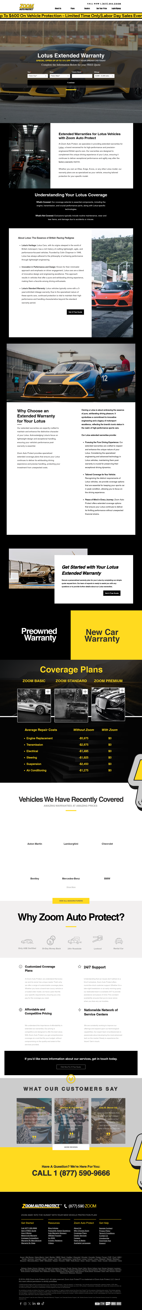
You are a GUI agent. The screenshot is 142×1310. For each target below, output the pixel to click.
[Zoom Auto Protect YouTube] (38, 1303)
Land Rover (77, 1259)
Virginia (118, 1271)
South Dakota (89, 1271)
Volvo (120, 1261)
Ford (114, 1257)
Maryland (28, 1269)
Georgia (74, 1268)
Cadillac (69, 1257)
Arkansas (41, 1268)
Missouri (65, 1269)
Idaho (85, 1268)
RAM (68, 1261)
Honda (24, 1259)
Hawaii (80, 1268)
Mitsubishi (48, 1261)
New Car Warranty (102, 635)
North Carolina (25, 1271)
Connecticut (55, 1268)
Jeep (55, 1259)
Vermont (112, 1271)
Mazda (109, 1259)
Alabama (24, 1268)
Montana (72, 1269)
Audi (46, 1257)
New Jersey (102, 1269)
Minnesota (51, 1269)
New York (118, 1269)
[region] (34, 705)
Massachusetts (36, 1269)
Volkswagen (113, 1261)
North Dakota (35, 1271)
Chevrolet (76, 1257)
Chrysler (84, 1257)
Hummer (31, 1259)
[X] (29, 1303)
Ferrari (104, 1257)
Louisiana (117, 1268)
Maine (22, 1269)
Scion (83, 1261)
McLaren (23, 1261)
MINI (41, 1261)
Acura (22, 1257)
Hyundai (38, 1259)
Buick (63, 1257)
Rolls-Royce (75, 1261)
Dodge (98, 1257)
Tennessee (97, 1271)
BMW (58, 1257)
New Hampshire (93, 1269)
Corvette (92, 1257)
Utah (107, 1271)
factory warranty (66, 162)
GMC (119, 1257)
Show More (71, 887)
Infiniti (44, 1259)
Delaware (63, 1268)
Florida (69, 1268)
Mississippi (58, 1269)
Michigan (44, 1269)
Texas (103, 1271)
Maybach (116, 1259)
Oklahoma (47, 1271)
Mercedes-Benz (33, 1261)
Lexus (84, 1259)
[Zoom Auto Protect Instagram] (25, 1303)
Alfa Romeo (30, 1257)
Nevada (84, 1269)
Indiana (95, 1268)
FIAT (109, 1257)
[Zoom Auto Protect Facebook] (21, 1303)
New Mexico (110, 1269)
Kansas (104, 1268)
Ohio (41, 1271)
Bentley (52, 1257)
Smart (88, 1261)
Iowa (99, 1268)
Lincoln (90, 1259)
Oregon (53, 1271)
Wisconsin (72, 1273)
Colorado (48, 1268)
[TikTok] (43, 1303)
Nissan (55, 1261)
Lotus (61, 147)
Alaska (30, 1268)
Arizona (35, 1268)
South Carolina (79, 1271)
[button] (75, 312)
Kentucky (110, 1268)
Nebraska (78, 1269)
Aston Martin (39, 1257)
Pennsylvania (60, 1271)
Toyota (105, 1261)
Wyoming (79, 1273)
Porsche (62, 1261)
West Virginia (64, 1273)
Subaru (94, 1261)
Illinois (90, 1268)
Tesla (100, 1261)
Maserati (102, 1259)
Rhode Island (70, 1271)
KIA (60, 1259)
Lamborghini (67, 1259)
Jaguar (50, 1259)
